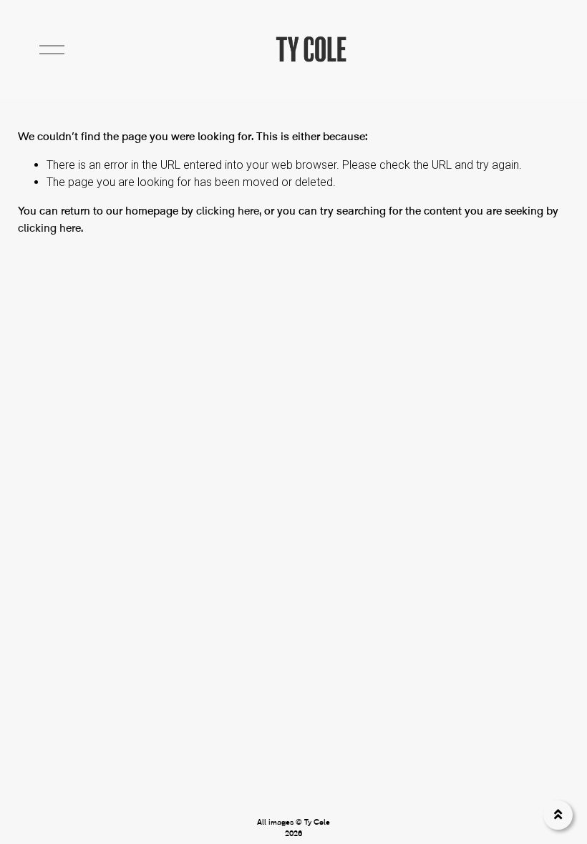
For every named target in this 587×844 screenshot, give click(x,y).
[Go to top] (558, 815)
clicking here (227, 210)
